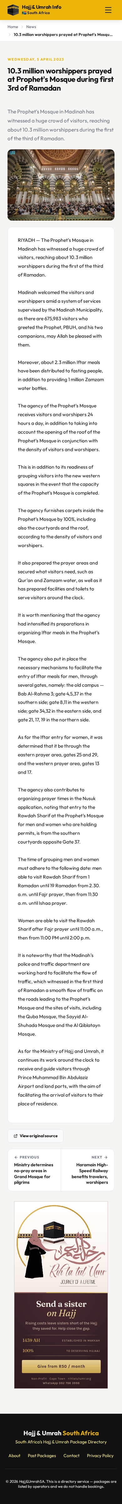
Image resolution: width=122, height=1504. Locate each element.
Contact (71, 1455)
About (14, 1455)
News (31, 26)
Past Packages (42, 1455)
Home (13, 26)
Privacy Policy (100, 1455)
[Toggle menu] (108, 10)
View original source (39, 1135)
